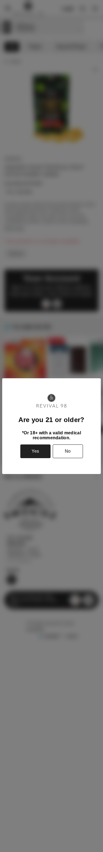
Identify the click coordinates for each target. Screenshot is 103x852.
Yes (35, 451)
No (68, 451)
